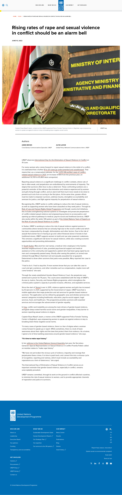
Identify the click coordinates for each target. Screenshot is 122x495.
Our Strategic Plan (39, 439)
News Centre (60, 433)
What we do (52, 5)
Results (58, 436)
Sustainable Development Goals (43, 433)
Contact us (13, 475)
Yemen (38, 287)
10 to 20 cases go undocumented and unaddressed (64, 169)
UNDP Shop (14, 468)
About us (13, 433)
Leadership (13, 436)
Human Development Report (42, 436)
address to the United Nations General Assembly (46, 343)
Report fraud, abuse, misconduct (102, 448)
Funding (12, 446)
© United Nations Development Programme (23, 485)
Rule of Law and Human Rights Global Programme (41, 209)
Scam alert (108, 455)
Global (3, 5)
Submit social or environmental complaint (99, 451)
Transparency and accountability (20, 450)
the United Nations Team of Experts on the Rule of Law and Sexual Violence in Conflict (56, 220)
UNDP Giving (14, 471)
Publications (60, 439)
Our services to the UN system (42, 446)
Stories (58, 446)
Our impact (70, 5)
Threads (103, 463)
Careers (12, 461)
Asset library (60, 450)
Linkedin (95, 463)
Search (7, 5)
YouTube (111, 463)
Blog (19, 16)
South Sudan (29, 246)
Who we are (40, 5)
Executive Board (15, 439)
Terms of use (108, 458)
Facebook (99, 463)
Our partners (14, 443)
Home (14, 16)
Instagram (107, 463)
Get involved (82, 5)
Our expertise (37, 443)
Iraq (25, 307)
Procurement (14, 464)
